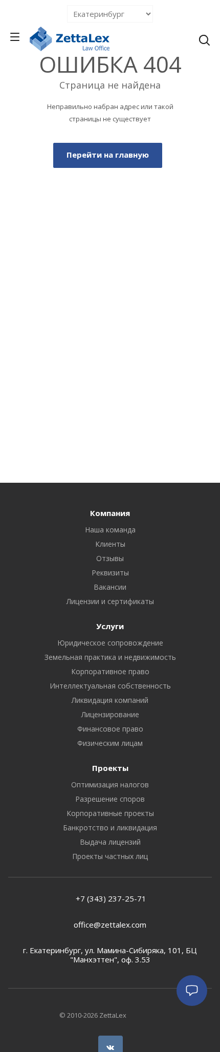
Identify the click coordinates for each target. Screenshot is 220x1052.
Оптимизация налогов (110, 784)
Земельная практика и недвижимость (110, 657)
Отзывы (110, 558)
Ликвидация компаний (110, 700)
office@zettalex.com (110, 924)
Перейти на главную (108, 154)
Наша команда (110, 529)
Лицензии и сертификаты (110, 601)
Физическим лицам (110, 743)
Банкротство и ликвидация (110, 827)
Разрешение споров (110, 799)
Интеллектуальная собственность (110, 686)
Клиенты (110, 544)
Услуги (110, 626)
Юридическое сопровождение (110, 643)
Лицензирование (110, 714)
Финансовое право (110, 729)
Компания (110, 513)
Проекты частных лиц (110, 856)
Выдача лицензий (110, 842)
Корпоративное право (110, 671)
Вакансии (110, 587)
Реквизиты (110, 572)
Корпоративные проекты (110, 813)
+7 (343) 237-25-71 (110, 898)
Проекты (110, 768)
